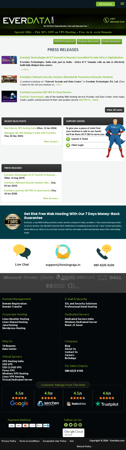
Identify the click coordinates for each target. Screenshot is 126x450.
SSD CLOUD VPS (12, 367)
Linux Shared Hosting (15, 322)
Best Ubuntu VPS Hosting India (20, 128)
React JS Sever (74, 325)
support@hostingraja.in (63, 264)
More (26, 69)
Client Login (77, 145)
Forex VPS (8, 370)
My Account (105, 4)
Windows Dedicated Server (81, 322)
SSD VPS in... (86, 100)
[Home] (28, 20)
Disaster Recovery (88, 41)
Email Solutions (111, 41)
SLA (72, 441)
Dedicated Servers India (79, 319)
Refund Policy (84, 446)
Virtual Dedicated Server (17, 379)
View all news (114, 110)
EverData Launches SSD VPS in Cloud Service (45, 92)
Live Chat (22, 264)
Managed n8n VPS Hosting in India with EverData (30, 133)
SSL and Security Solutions (81, 303)
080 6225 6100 (104, 265)
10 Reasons (9, 345)
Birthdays (70, 358)
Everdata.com (117, 441)
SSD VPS (7, 364)
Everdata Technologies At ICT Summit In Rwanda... (30, 175)
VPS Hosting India (13, 361)
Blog (67, 345)
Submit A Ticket (79, 139)
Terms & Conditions (29, 441)
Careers (69, 355)
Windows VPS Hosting (15, 373)
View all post (50, 141)
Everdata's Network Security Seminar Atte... (27, 183)
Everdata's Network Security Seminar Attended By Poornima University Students (66, 77)
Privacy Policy (9, 441)
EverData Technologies (32, 97)
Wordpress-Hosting (14, 328)
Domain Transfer (12, 306)
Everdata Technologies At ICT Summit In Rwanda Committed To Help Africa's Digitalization (71, 57)
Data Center (9, 348)
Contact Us (71, 352)
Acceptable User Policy (55, 441)
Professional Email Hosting (81, 306)
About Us (70, 348)
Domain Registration (14, 303)
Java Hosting (10, 325)
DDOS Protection (64, 41)
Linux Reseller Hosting (15, 319)
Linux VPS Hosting (13, 376)
